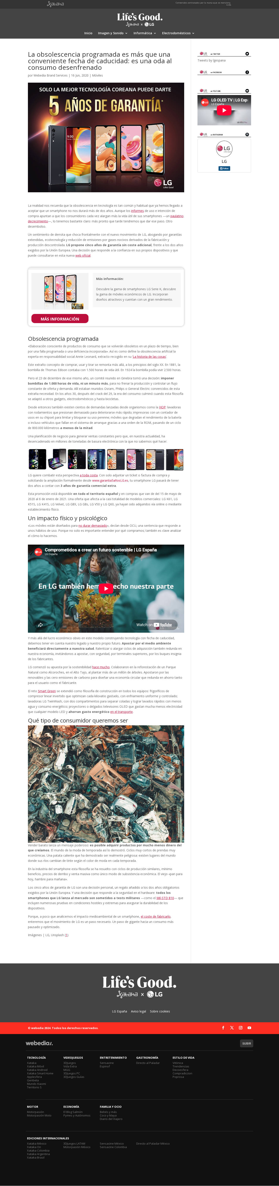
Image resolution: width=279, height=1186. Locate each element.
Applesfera (34, 1077)
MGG (66, 1070)
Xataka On (34, 1147)
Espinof (105, 1066)
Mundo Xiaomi (36, 1083)
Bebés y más (108, 1112)
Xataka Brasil (35, 1157)
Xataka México (36, 1143)
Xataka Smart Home (40, 1073)
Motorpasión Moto (39, 1115)
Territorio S (34, 1087)
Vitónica (178, 1063)
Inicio (88, 33)
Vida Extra (70, 1066)
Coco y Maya (108, 1115)
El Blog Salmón (73, 1112)
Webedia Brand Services (51, 75)
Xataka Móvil (35, 1066)
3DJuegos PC (71, 1073)
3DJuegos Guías (73, 1077)
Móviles (97, 75)
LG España (119, 1011)
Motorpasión (35, 1112)
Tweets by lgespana (211, 60)
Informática (143, 33)
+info (228, 4)
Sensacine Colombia (113, 1147)
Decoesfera (180, 1070)
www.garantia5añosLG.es (110, 480)
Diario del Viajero (111, 1119)
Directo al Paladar (148, 1063)
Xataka (31, 1063)
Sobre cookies (160, 1011)
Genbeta (33, 1080)
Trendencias (181, 1066)
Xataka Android (37, 1070)
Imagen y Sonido (111, 33)
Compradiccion (182, 1073)
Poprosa (178, 1077)
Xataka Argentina (38, 1154)
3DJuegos (69, 1063)
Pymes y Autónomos (76, 1115)
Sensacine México (112, 1143)
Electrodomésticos (176, 33)
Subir (246, 1043)
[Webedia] (39, 1045)
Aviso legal (138, 1011)
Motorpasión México (76, 1147)
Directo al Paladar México (153, 1143)
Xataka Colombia (38, 1150)
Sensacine (107, 1063)
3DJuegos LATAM (74, 1143)
